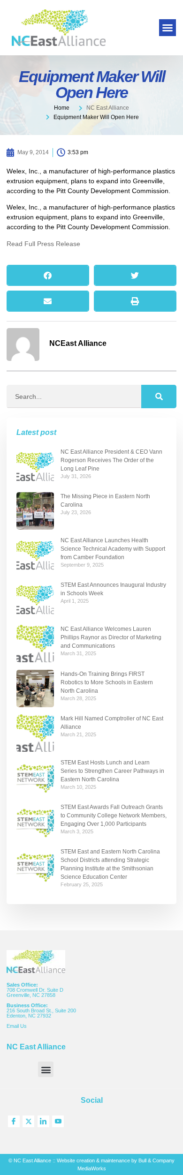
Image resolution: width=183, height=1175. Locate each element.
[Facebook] (14, 1121)
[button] (167, 27)
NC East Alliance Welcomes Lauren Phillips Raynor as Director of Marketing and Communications (111, 637)
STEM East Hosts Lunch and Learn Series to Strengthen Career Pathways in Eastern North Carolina (112, 771)
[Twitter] (28, 1121)
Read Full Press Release (43, 243)
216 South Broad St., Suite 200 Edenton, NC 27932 (41, 1013)
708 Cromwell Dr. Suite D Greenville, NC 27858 (35, 992)
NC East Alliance (107, 108)
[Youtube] (58, 1121)
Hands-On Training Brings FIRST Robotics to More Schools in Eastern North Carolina (107, 682)
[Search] (158, 396)
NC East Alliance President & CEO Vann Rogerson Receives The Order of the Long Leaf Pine (111, 460)
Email (13, 1026)
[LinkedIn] (43, 1121)
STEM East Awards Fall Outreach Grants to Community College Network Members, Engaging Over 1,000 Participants (114, 815)
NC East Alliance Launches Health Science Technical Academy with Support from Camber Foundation (113, 549)
